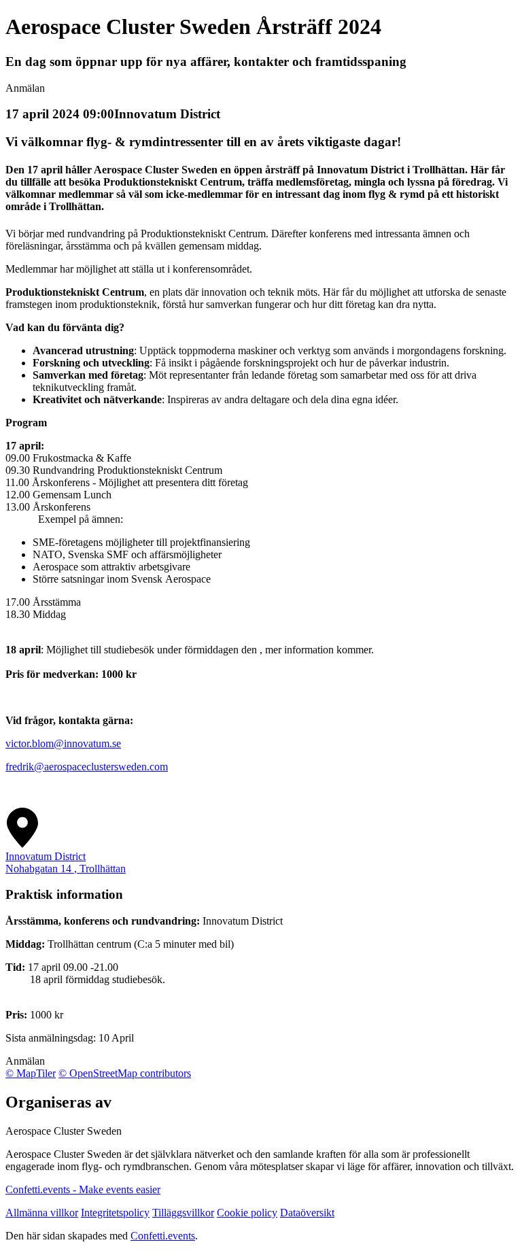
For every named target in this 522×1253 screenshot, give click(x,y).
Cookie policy (247, 1212)
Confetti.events (162, 1235)
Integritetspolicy (115, 1212)
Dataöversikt (307, 1212)
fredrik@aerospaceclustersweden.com (86, 766)
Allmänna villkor (41, 1212)
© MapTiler (30, 1073)
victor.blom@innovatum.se (63, 743)
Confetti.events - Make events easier (82, 1189)
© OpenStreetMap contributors (124, 1073)
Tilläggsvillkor (183, 1212)
